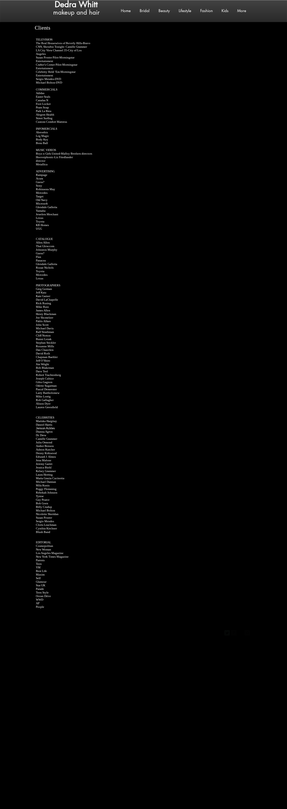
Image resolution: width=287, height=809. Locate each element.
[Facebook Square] (234, 633)
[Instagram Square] (247, 633)
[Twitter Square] (227, 633)
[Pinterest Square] (240, 633)
